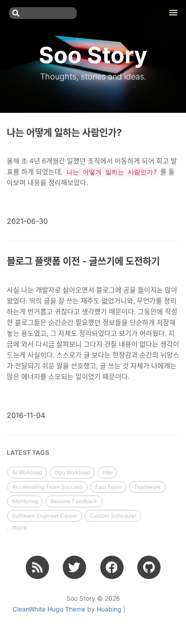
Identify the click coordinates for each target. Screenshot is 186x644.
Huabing (109, 609)
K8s (107, 472)
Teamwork (147, 486)
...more (17, 527)
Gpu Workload (72, 472)
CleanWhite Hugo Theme (49, 609)
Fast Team (108, 486)
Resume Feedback (74, 501)
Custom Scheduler (113, 515)
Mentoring (25, 501)
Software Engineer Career (44, 515)
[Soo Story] (37, 566)
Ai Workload (27, 472)
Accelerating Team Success (47, 486)
